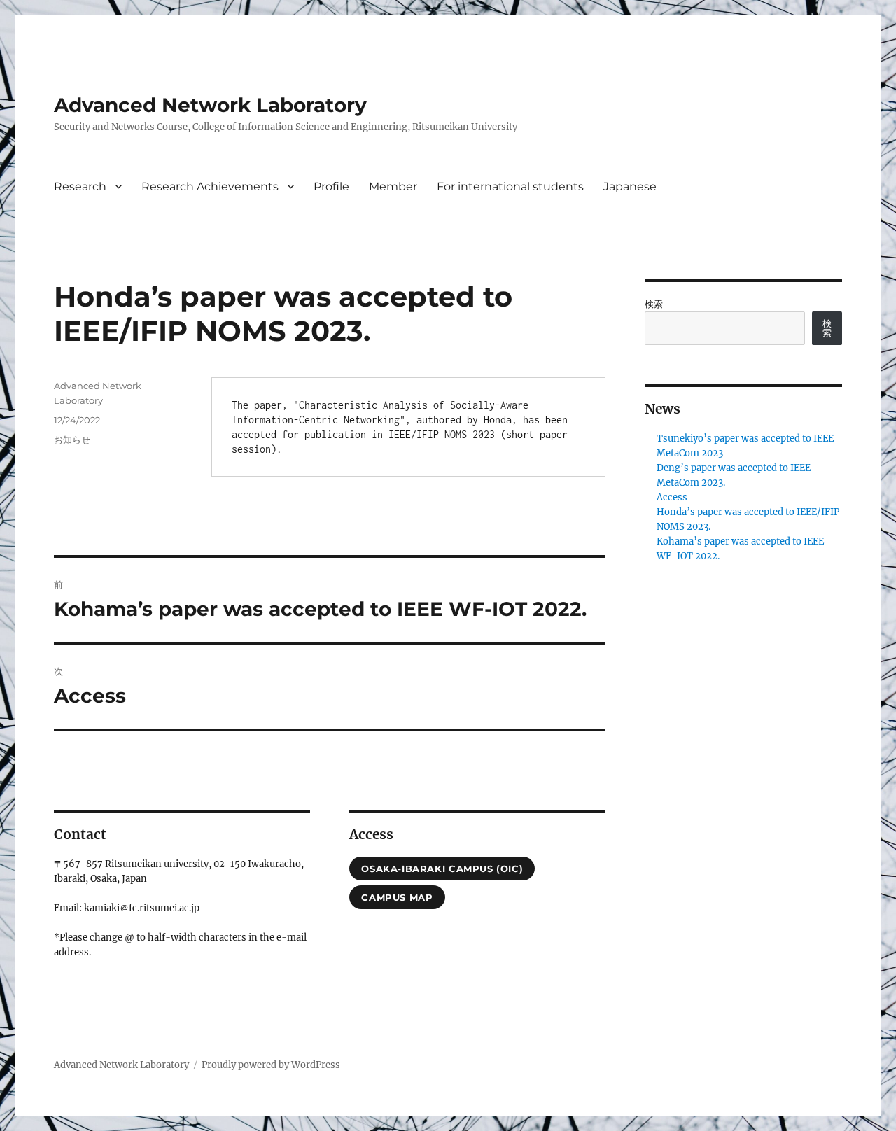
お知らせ (72, 439)
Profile (331, 186)
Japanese (630, 186)
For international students (510, 186)
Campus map (397, 897)
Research (80, 186)
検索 (654, 304)
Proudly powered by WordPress (271, 1065)
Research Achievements (210, 186)
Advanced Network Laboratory (210, 105)
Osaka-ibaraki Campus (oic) (442, 868)
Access (672, 497)
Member (393, 186)
